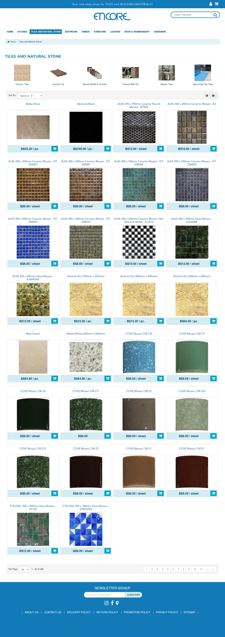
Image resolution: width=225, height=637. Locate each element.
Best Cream (33, 334)
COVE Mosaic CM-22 (139, 391)
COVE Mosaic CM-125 (138, 334)
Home (10, 31)
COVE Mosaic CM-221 (32, 449)
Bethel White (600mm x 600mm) (86, 334)
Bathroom (70, 31)
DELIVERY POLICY (79, 612)
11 (201, 569)
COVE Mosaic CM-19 (191, 334)
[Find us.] (118, 601)
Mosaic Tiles (167, 84)
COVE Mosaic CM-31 (139, 449)
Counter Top (58, 84)
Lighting (114, 31)
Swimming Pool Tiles (203, 84)
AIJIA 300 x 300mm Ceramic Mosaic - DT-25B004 (139, 163)
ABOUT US (32, 612)
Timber (85, 31)
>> (213, 569)
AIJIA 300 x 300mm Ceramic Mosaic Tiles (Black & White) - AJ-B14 (138, 221)
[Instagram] (107, 601)
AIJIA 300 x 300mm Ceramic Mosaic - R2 (192, 104)
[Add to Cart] (54, 149)
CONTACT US (52, 612)
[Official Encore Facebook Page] (113, 601)
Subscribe (133, 594)
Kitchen (21, 31)
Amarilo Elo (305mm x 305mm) (85, 276)
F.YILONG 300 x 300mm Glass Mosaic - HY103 (33, 508)
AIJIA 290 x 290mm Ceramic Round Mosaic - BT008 (139, 106)
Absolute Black (86, 104)
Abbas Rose (33, 104)
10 (195, 569)
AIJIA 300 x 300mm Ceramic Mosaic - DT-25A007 (33, 163)
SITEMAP (189, 612)
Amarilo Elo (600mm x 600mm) (191, 276)
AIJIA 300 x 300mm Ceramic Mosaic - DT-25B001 (86, 163)
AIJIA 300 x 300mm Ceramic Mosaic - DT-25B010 (86, 221)
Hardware (159, 31)
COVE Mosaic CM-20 (33, 391)
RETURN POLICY (107, 612)
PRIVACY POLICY (167, 612)
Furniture (99, 31)
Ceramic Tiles (22, 84)
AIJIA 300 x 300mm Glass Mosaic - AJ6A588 (191, 221)
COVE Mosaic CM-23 (85, 449)
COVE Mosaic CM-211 (85, 391)
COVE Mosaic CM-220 (191, 391)
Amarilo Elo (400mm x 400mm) (138, 276)
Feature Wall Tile (131, 84)
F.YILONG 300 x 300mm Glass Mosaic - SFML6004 (86, 508)
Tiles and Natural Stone (45, 31)
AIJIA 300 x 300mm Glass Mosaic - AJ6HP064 (33, 278)
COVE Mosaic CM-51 (191, 449)
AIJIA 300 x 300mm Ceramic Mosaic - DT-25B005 (33, 221)
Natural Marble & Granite (94, 84)
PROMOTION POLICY (137, 612)
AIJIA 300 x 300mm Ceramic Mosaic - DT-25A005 (191, 163)
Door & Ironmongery (136, 31)
